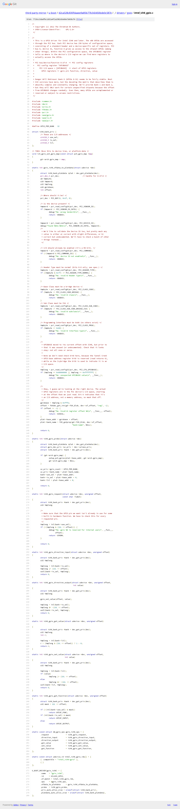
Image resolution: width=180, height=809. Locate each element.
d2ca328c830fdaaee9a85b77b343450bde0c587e (85, 12)
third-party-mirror (35, 12)
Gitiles (15, 805)
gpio (129, 12)
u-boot (52, 12)
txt (169, 805)
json (175, 805)
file (79, 19)
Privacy (23, 805)
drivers (121, 12)
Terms (30, 805)
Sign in (174, 4)
